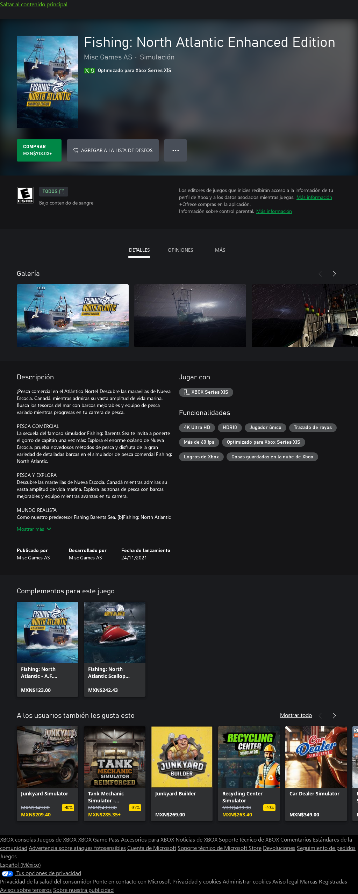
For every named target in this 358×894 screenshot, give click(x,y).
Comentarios (296, 839)
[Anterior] (320, 274)
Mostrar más (30, 528)
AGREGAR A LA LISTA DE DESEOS (116, 150)
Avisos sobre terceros (26, 889)
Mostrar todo (296, 714)
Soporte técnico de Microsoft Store (220, 847)
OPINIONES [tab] (180, 249)
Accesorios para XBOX (148, 839)
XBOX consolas (18, 839)
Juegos (8, 856)
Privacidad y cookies (196, 881)
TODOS (50, 191)
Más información (314, 197)
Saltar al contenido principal (33, 4)
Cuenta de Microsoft (151, 847)
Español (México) (20, 864)
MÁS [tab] (220, 249)
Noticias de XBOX (197, 839)
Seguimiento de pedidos (326, 847)
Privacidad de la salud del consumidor (46, 881)
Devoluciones (279, 847)
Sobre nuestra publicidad (83, 889)
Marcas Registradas (323, 881)
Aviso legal (285, 881)
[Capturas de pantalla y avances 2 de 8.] (190, 315)
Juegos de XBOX (57, 839)
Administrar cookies (247, 881)
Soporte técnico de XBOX (249, 839)
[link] (47, 649)
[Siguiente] (334, 274)
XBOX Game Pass (99, 839)
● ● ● (175, 150)
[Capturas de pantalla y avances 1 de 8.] (73, 315)
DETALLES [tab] (139, 249)
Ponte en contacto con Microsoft (132, 881)
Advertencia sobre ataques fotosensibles (77, 847)
